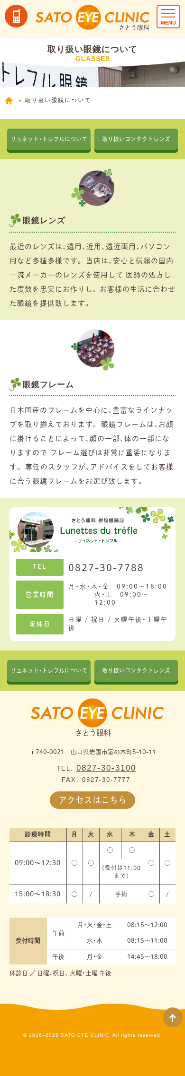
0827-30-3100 (106, 768)
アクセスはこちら (92, 800)
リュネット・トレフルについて (48, 139)
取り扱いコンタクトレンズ (136, 139)
